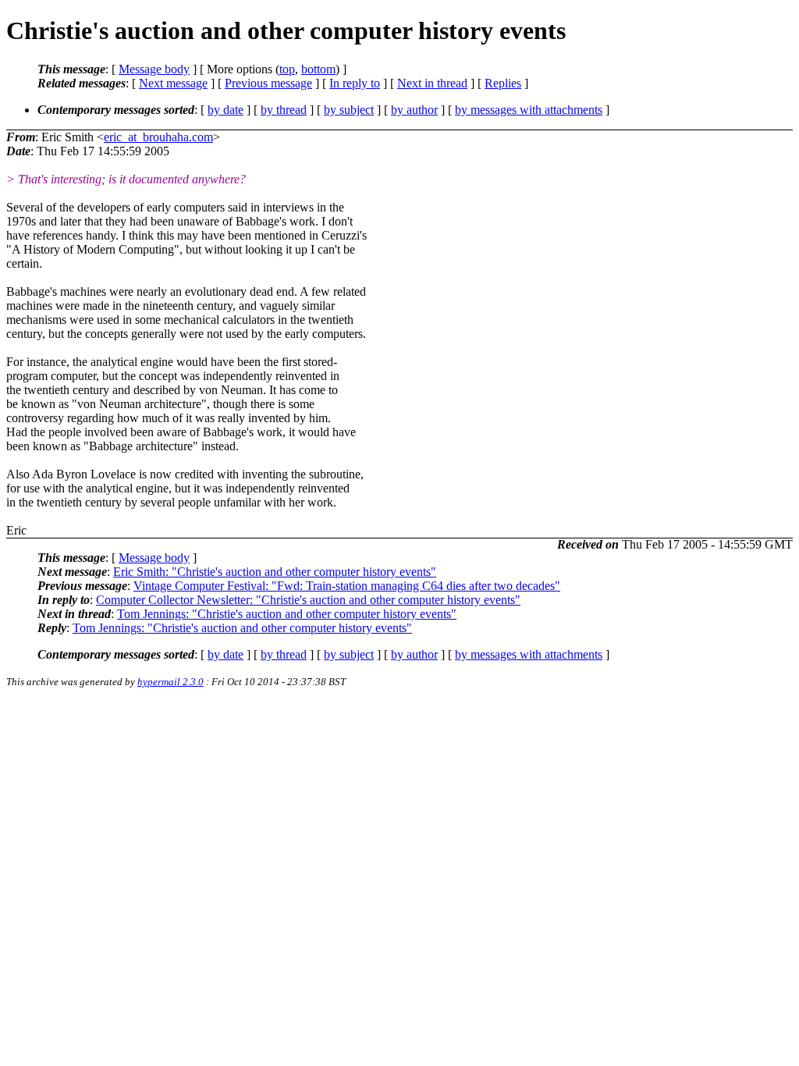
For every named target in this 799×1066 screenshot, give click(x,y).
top (287, 69)
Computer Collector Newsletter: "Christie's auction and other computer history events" (308, 599)
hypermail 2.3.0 (170, 682)
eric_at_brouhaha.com (158, 137)
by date (225, 109)
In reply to (354, 83)
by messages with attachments (528, 109)
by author (414, 109)
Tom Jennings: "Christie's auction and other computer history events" (286, 613)
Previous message (268, 83)
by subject (349, 109)
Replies (503, 83)
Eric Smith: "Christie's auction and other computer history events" (274, 571)
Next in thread (432, 83)
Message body (154, 69)
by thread (284, 109)
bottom (318, 69)
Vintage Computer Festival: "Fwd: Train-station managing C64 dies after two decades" (346, 585)
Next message (173, 83)
